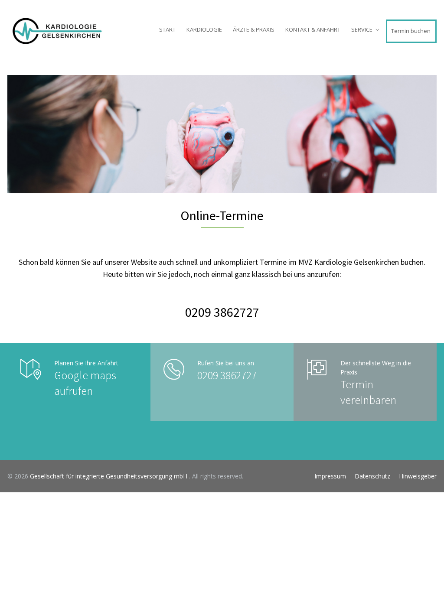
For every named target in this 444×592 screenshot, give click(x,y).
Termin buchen (411, 31)
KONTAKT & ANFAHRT (312, 29)
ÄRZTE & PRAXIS (253, 29)
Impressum (330, 476)
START (167, 29)
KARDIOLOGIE (204, 29)
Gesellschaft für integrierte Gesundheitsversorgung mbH (109, 476)
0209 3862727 (222, 312)
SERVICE (361, 29)
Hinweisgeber (418, 476)
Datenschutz (372, 476)
